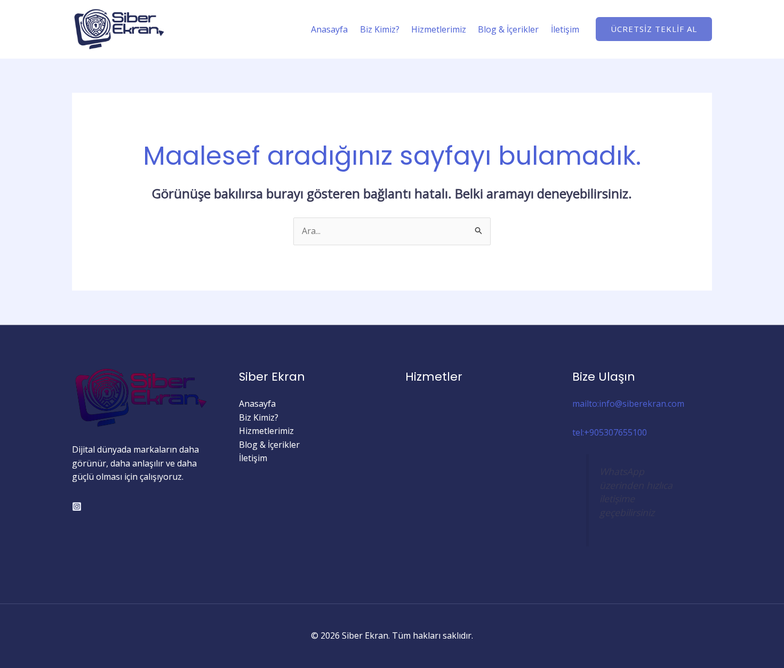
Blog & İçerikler (508, 29)
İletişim (565, 29)
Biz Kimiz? (379, 29)
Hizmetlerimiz (438, 29)
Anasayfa (329, 29)
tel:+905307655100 (609, 432)
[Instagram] (77, 506)
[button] (654, 29)
